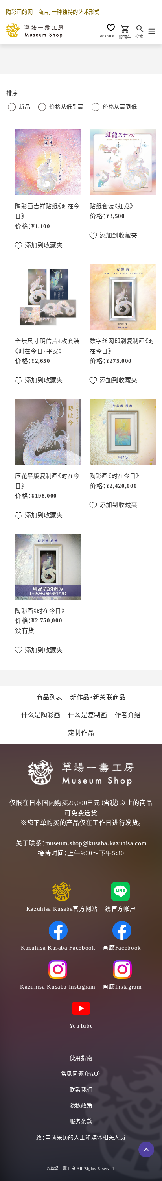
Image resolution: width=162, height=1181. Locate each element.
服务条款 (81, 1121)
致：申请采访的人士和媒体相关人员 (80, 1137)
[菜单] (152, 30)
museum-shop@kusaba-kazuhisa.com (96, 843)
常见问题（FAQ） (81, 1074)
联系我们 (81, 1090)
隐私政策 (81, 1106)
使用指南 (81, 1058)
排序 (12, 93)
